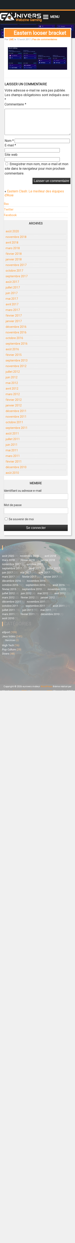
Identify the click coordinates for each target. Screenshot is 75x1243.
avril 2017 (12, 304)
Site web (11, 155)
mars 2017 (13, 310)
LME (11, 39)
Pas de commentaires (44, 39)
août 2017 (12, 282)
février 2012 (14, 399)
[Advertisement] (20, 669)
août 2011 (12, 433)
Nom (9, 141)
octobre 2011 (14, 422)
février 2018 (14, 253)
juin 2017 (12, 293)
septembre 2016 (17, 343)
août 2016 (12, 349)
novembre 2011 (16, 416)
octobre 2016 (14, 338)
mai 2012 (12, 383)
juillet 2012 (13, 371)
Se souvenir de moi (21, 519)
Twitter (9, 209)
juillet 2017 (13, 287)
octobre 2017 (14, 270)
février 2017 (14, 315)
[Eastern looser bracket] (37, 68)
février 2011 (14, 461)
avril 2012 (12, 388)
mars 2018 (13, 248)
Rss (6, 204)
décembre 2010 (16, 467)
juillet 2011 (13, 439)
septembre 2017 (17, 276)
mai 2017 (12, 298)
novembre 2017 (16, 265)
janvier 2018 (14, 259)
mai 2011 (12, 450)
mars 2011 (13, 456)
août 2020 (12, 231)
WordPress (46, 686)
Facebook (10, 215)
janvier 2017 (14, 321)
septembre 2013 (17, 360)
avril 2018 (12, 242)
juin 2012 (12, 377)
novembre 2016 (16, 332)
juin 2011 (12, 444)
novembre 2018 (16, 237)
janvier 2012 (14, 405)
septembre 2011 (17, 428)
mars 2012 (13, 394)
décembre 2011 (16, 411)
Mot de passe (13, 505)
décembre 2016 (16, 326)
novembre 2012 (16, 366)
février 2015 (14, 355)
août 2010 (12, 472)
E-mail (10, 145)
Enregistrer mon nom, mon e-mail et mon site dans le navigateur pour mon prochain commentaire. (36, 168)
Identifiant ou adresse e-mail (22, 490)
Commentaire (15, 104)
